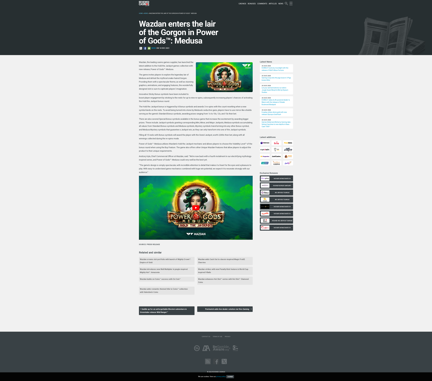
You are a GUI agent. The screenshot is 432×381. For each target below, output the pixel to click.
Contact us (206, 336)
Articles (273, 4)
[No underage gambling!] (197, 348)
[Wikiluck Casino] (276, 149)
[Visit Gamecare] (235, 348)
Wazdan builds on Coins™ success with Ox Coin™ (160, 279)
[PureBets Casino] (288, 143)
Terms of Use (217, 336)
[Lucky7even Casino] (288, 163)
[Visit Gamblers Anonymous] (206, 348)
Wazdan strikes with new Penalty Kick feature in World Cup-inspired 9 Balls (223, 270)
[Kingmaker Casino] (265, 156)
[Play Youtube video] (196, 208)
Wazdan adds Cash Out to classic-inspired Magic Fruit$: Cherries (221, 261)
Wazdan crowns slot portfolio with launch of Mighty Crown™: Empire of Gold (165, 261)
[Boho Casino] (276, 163)
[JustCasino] (276, 156)
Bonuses (252, 4)
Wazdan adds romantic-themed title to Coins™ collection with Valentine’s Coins (164, 290)
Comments (262, 4)
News (280, 4)
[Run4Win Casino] (265, 149)
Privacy (227, 336)
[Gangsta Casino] (288, 149)
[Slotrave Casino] (265, 143)
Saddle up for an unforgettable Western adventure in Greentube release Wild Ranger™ (163, 310)
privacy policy (221, 376)
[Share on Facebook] (145, 48)
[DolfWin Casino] (265, 163)
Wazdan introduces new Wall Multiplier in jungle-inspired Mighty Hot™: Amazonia (164, 270)
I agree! (230, 377)
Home (141, 13)
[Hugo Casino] (288, 156)
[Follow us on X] (224, 361)
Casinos (242, 4)
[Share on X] (140, 48)
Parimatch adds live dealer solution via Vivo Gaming (227, 309)
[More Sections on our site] (291, 4)
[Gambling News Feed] (208, 361)
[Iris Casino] (276, 143)
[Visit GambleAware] (221, 348)
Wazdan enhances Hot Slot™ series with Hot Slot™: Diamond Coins (223, 280)
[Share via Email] (149, 48)
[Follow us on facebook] (216, 361)
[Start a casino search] (286, 4)
